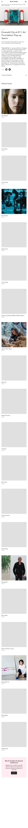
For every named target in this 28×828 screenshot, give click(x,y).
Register (14, 773)
